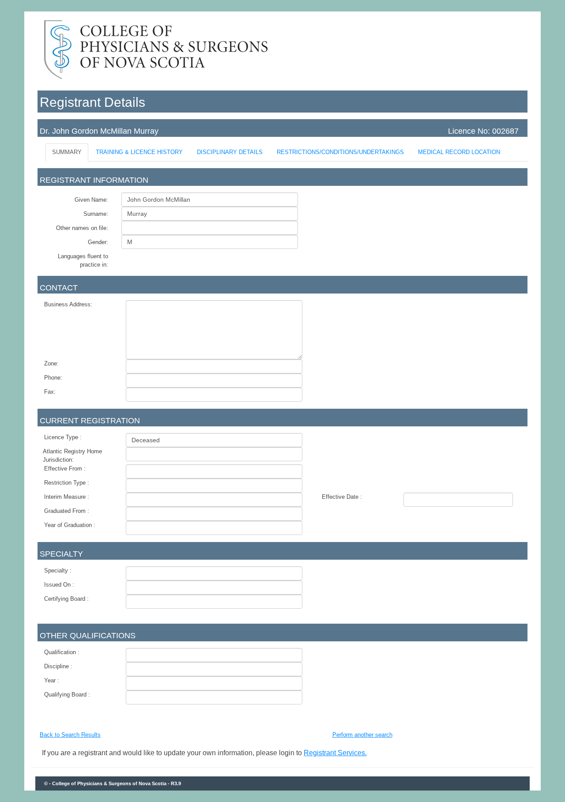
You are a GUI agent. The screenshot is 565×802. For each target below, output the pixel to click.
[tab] (67, 152)
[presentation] (66, 152)
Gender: (98, 242)
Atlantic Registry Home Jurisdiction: (72, 455)
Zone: (51, 363)
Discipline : (58, 666)
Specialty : (58, 570)
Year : (51, 680)
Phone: (53, 377)
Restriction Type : (66, 482)
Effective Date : (342, 496)
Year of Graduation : (69, 525)
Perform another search (362, 734)
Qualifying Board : (67, 694)
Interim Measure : (66, 496)
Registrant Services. (335, 753)
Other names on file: (82, 228)
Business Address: (68, 304)
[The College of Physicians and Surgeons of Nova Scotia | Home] (157, 79)
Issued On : (59, 584)
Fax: (50, 391)
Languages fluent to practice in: (83, 260)
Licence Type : (63, 437)
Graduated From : (66, 511)
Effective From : (65, 468)
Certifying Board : (66, 598)
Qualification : (61, 652)
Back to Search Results (70, 734)
